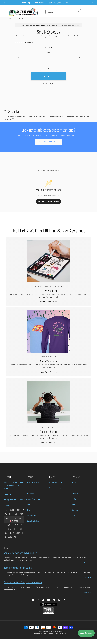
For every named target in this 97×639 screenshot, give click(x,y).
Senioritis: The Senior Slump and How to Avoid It (23, 582)
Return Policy (32, 510)
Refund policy (37, 634)
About (74, 482)
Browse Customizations (49, 142)
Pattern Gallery (55, 488)
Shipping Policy (33, 521)
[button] (5, 11)
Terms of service (60, 634)
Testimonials (77, 515)
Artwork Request (47, 301)
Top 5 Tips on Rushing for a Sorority (18, 567)
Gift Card (30, 493)
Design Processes (56, 482)
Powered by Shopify (57, 631)
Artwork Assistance (34, 482)
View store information (71, 25)
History (75, 499)
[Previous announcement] (4, 2)
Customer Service (48, 431)
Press (74, 504)
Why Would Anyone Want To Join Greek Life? (21, 552)
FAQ (28, 488)
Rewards (30, 504)
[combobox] (63, 11)
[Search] (78, 11)
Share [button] (50, 96)
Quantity (48, 64)
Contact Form (47, 442)
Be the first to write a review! (48, 201)
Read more (48, 38)
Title (48, 53)
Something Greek (44, 631)
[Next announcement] (92, 2)
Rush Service (32, 515)
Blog (73, 488)
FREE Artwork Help (48, 290)
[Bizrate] (93, 637)
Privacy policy (48, 634)
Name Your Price (48, 361)
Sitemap (75, 510)
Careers (75, 493)
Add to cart (48, 76)
